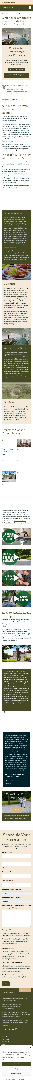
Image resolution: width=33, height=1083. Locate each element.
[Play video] (16, 536)
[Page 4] (14, 659)
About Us (5, 1037)
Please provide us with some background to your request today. (16, 907)
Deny (16, 1069)
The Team (5, 1039)
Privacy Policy (20, 1079)
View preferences (16, 1073)
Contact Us (5, 1042)
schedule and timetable (21, 186)
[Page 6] (18, 659)
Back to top (26, 990)
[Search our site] (30, 2)
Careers (4, 1044)
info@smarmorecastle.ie (13, 1004)
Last (3, 867)
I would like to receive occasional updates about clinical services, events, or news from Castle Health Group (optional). (16, 968)
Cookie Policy (12, 1079)
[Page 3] (11, 659)
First (3, 860)
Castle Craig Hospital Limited (11, 1012)
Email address (9, 881)
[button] (30, 1048)
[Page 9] (25, 659)
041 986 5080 (17, 69)
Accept (16, 1064)
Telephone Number (11, 872)
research (15, 288)
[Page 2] (9, 659)
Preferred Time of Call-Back (12, 897)
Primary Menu (29, 7)
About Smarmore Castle (12, 14)
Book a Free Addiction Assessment (16, 75)
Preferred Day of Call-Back (11, 889)
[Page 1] (7, 659)
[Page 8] (23, 659)
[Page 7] (21, 659)
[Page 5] (16, 659)
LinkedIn (16, 93)
